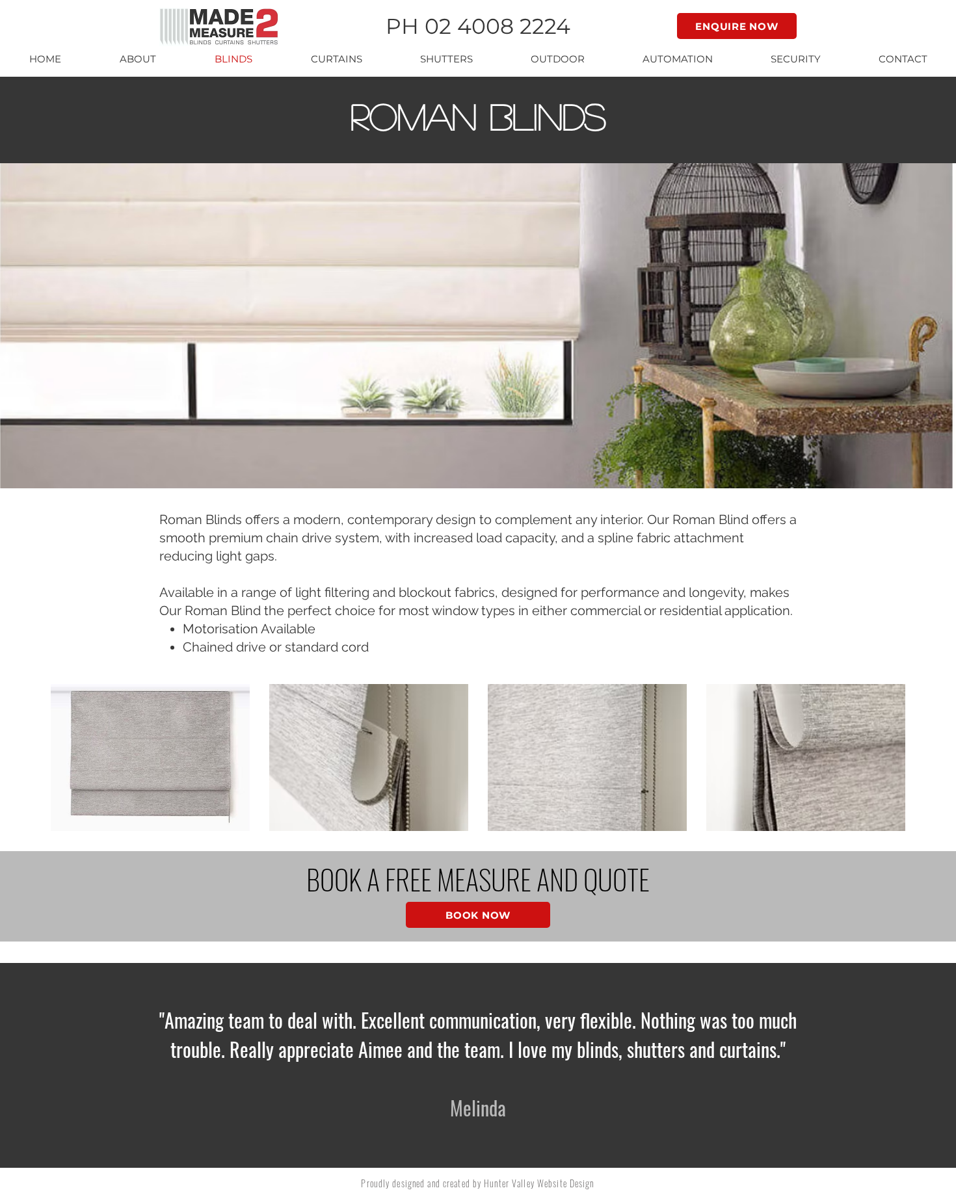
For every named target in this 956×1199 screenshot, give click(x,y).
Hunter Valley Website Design (539, 1183)
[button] (137, 59)
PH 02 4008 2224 (478, 26)
